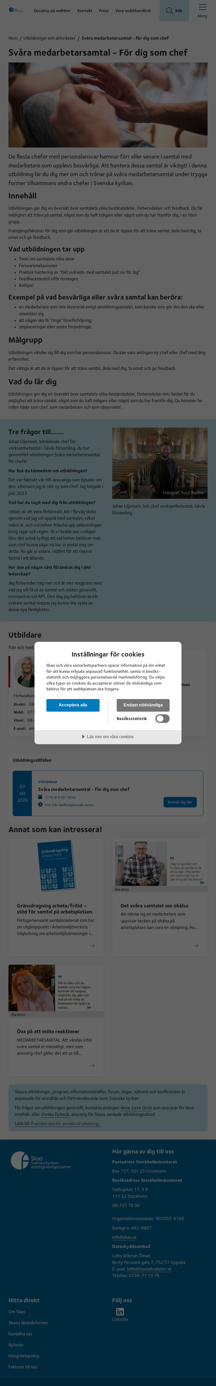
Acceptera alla (73, 704)
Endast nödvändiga (143, 704)
